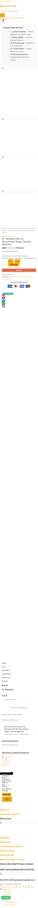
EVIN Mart (12, 434)
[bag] (3, 21)
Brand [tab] (4, 663)
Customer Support (10, 814)
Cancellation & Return (11, 846)
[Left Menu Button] (5, 889)
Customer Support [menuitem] (9, 905)
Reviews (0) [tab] (6, 677)
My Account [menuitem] (8, 894)
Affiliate (18, 18)
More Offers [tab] (6, 670)
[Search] (2, 15)
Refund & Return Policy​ (12, 859)
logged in (15, 734)
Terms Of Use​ (7, 855)
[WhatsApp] (19, 302)
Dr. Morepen (10, 236)
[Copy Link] (19, 305)
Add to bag (13, 264)
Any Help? (6, 897)
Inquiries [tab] (5, 681)
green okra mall (5, 1)
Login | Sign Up (10, 18)
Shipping (4, 837)
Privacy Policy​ (7, 850)
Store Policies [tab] (6, 674)
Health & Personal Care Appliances (17, 228)
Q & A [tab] (3, 667)
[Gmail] (19, 296)
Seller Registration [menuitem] (11, 902)
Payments (5, 842)
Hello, (2, 18)
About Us (5, 809)
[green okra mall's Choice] (7, 763)
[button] (23, 18)
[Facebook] (19, 299)
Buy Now (19, 270)
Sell (22, 18)
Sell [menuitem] (5, 900)
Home (3, 228)
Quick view (19, 374)
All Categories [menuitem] (8, 891)
